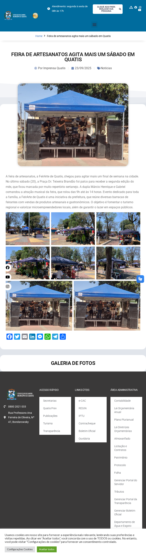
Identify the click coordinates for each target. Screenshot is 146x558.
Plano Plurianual (124, 419)
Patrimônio (120, 457)
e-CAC (82, 400)
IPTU (81, 415)
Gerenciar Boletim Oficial (124, 512)
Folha (117, 472)
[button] (94, 24)
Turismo (48, 423)
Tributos (119, 491)
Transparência (51, 431)
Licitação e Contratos (120, 448)
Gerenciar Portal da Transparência (125, 501)
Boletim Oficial (87, 431)
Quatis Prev (50, 408)
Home (38, 36)
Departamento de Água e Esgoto (124, 523)
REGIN (82, 408)
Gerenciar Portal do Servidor (125, 482)
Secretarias (49, 400)
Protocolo (120, 465)
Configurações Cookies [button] (20, 549)
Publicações (50, 415)
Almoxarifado (122, 438)
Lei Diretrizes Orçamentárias (123, 429)
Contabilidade (122, 400)
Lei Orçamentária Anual (124, 410)
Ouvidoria (84, 438)
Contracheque (87, 423)
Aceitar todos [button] (46, 549)
